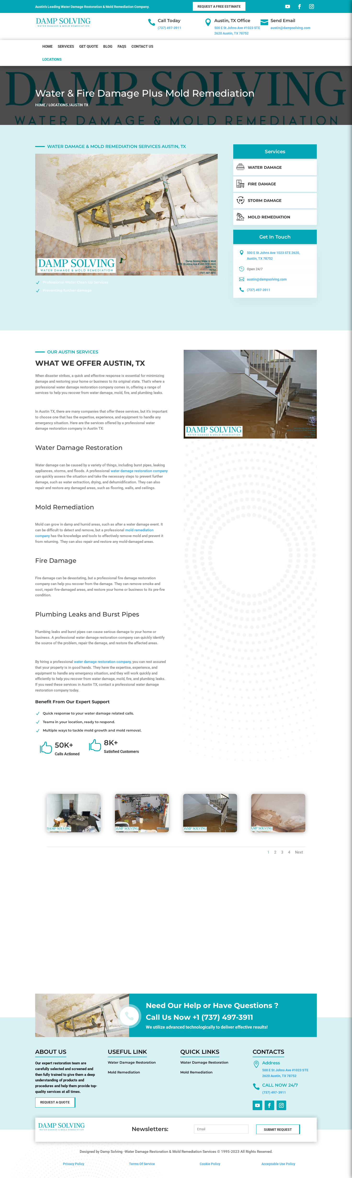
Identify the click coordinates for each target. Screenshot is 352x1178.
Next (299, 852)
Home (47, 46)
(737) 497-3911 (169, 28)
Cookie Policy (210, 1164)
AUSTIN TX (79, 105)
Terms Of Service (142, 1164)
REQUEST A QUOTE (55, 1102)
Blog (107, 46)
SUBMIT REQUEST (278, 1129)
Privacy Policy (73, 1164)
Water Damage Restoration (132, 1062)
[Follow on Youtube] (286, 5)
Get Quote (88, 46)
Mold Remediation (124, 1072)
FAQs (122, 46)
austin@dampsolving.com (290, 28)
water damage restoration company (139, 471)
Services (66, 46)
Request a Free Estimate (219, 6)
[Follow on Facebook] (298, 5)
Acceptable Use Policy (278, 1164)
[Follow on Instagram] (310, 5)
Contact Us (142, 46)
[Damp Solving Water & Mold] (74, 831)
